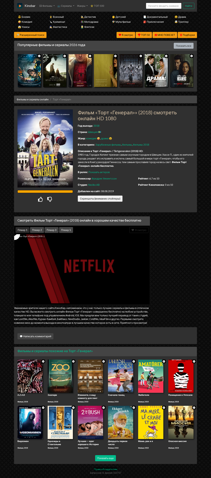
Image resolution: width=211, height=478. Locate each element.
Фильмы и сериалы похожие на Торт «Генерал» (55, 351)
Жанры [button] (81, 5)
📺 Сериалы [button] (64, 5)
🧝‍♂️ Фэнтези (87, 26)
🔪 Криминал (57, 21)
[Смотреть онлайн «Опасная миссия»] (181, 422)
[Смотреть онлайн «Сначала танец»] (120, 376)
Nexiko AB (94, 184)
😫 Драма (180, 16)
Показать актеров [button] (99, 172)
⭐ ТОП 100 (97, 5)
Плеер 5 (66, 229)
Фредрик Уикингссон (104, 178)
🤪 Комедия (25, 21)
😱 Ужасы (24, 26)
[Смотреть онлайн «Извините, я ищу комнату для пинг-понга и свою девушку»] (90, 376)
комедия (91, 138)
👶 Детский (119, 16)
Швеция (93, 131)
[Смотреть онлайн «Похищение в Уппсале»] (181, 376)
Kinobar (30, 6)
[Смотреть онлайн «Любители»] (150, 376)
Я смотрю (140, 229)
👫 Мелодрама (89, 21)
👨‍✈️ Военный (56, 16)
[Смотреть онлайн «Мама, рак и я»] (150, 422)
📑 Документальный (154, 16)
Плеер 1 (22, 229)
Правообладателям (105, 469)
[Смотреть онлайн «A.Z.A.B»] (30, 376)
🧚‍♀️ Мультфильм (121, 21)
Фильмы (127, 144)
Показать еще (105, 458)
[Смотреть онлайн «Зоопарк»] (60, 376)
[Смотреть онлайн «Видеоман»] (30, 422)
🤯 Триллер (182, 21)
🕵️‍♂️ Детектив (88, 16)
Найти (188, 5)
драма (104, 138)
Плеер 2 (37, 229)
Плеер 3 (51, 229)
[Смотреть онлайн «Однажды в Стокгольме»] (60, 422)
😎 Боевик (24, 16)
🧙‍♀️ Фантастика (58, 26)
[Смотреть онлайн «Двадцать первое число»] (120, 422)
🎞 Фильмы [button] (46, 5)
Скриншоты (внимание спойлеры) (100, 198)
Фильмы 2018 (141, 144)
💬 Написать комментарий (35, 336)
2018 (96, 125)
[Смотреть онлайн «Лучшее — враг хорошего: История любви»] (90, 422)
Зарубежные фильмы (108, 144)
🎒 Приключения (153, 21)
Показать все (183, 45)
